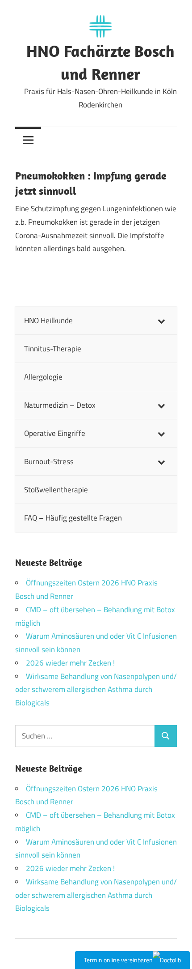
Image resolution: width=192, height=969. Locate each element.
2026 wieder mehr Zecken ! (70, 663)
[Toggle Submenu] (161, 320)
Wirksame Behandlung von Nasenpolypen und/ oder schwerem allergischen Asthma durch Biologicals (96, 689)
